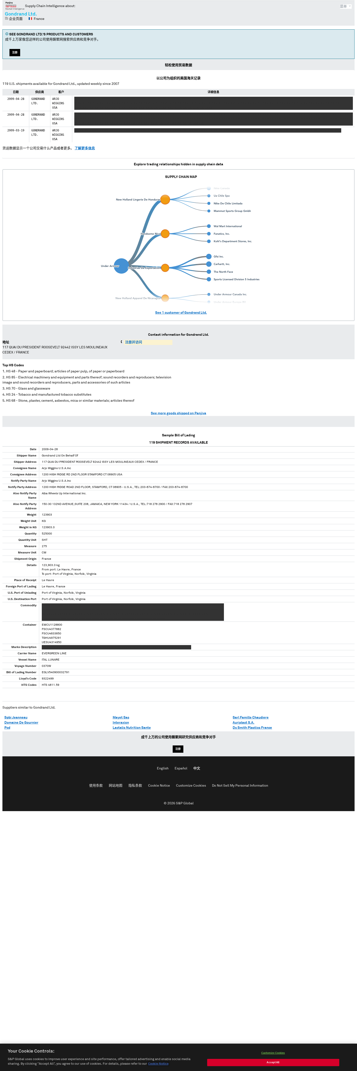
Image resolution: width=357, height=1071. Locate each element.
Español (181, 768)
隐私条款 (135, 785)
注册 (14, 52)
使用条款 (96, 785)
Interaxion (121, 722)
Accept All (273, 1062)
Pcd (7, 727)
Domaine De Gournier (21, 722)
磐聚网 (15, 6)
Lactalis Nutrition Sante (132, 727)
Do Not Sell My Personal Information (240, 785)
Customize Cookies (191, 785)
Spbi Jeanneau (15, 717)
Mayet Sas (121, 717)
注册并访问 (133, 342)
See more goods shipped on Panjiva (178, 413)
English (163, 768)
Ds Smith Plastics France (252, 727)
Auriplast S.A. (243, 722)
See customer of (181, 312)
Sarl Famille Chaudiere (251, 717)
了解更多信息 (85, 148)
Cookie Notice (159, 785)
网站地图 (115, 785)
